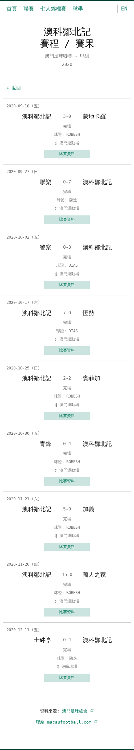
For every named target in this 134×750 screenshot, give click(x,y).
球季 (78, 9)
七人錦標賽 (53, 9)
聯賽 (28, 9)
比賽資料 (67, 153)
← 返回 (14, 87)
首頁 (12, 9)
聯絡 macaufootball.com (65, 722)
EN (124, 9)
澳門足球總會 (76, 711)
